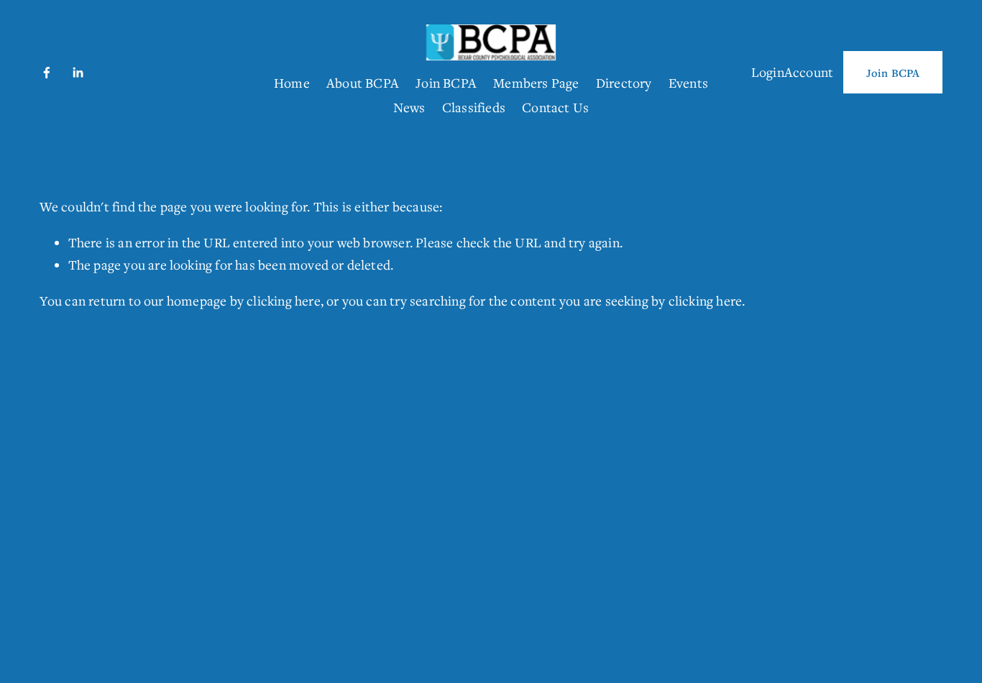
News (409, 107)
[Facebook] (47, 72)
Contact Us (555, 107)
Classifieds (473, 107)
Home (292, 82)
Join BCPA (446, 82)
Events (688, 82)
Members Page (536, 82)
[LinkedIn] (77, 72)
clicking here (284, 300)
